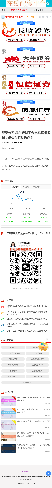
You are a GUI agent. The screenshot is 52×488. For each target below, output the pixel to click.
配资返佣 (13, 371)
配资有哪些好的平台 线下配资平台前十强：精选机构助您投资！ (27, 325)
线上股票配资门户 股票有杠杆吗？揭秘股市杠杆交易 (27, 319)
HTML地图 (29, 479)
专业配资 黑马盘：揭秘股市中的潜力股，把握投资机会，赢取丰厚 (27, 313)
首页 (4, 10)
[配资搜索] (47, 3)
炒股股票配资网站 (19, 10)
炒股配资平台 (39, 10)
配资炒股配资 (37, 371)
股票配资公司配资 (37, 347)
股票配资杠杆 (13, 376)
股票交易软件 (13, 365)
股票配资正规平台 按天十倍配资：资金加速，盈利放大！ (27, 307)
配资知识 (13, 347)
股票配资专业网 (37, 365)
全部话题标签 (26, 382)
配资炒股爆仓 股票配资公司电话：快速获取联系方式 (27, 331)
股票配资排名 (37, 353)
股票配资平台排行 (13, 353)
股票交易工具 (37, 376)
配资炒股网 (13, 359)
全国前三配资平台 (37, 359)
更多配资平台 (44, 17)
